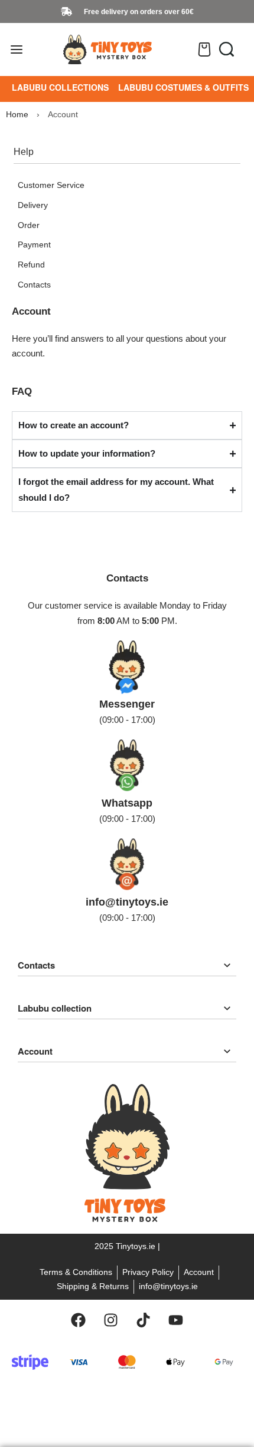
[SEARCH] (227, 49)
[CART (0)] (204, 49)
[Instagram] (111, 1320)
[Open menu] (16, 49)
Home (17, 114)
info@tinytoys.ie (127, 902)
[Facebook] (78, 1320)
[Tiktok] (143, 1320)
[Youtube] (176, 1320)
